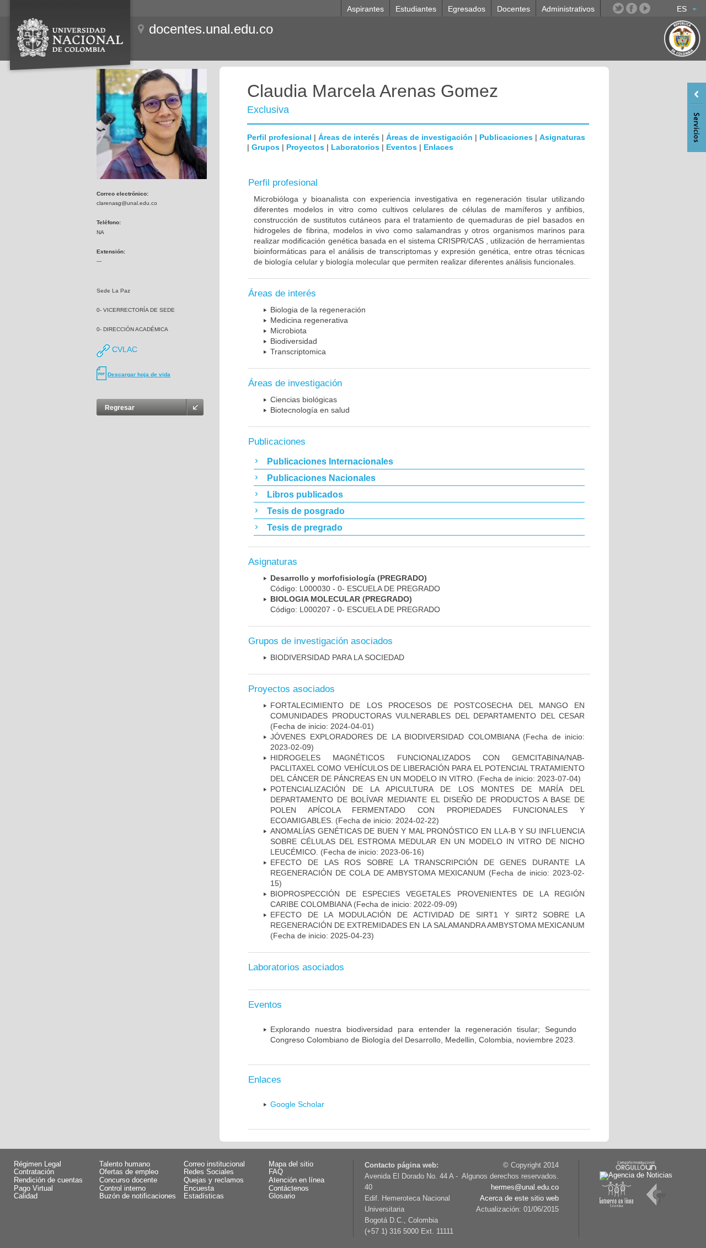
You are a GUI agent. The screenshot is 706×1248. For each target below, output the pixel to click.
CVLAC (123, 349)
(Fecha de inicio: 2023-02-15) (427, 873)
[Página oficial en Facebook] (631, 8)
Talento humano (124, 1164)
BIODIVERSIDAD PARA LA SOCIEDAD (337, 657)
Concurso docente (128, 1180)
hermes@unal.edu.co (525, 1187)
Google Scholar (297, 1104)
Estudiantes (415, 8)
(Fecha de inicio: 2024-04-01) (427, 716)
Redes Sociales (209, 1172)
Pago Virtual (33, 1188)
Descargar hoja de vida (139, 374)
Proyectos (305, 147)
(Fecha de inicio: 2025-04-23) (427, 925)
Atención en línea (296, 1180)
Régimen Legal (37, 1164)
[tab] (419, 461)
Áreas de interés (348, 137)
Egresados (466, 8)
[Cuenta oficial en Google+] (658, 8)
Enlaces (438, 147)
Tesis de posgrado (306, 511)
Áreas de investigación (429, 137)
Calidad (26, 1196)
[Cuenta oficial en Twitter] (618, 8)
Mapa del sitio (291, 1164)
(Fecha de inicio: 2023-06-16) (427, 841)
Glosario (282, 1196)
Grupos (266, 147)
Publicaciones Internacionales (330, 461)
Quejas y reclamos (214, 1180)
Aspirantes (365, 8)
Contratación (34, 1172)
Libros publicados (305, 494)
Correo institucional (214, 1164)
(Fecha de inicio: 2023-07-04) (427, 768)
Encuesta (199, 1188)
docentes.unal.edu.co (211, 28)
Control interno (122, 1188)
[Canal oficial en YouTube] (644, 8)
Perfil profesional (279, 137)
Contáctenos (289, 1188)
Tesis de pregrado (305, 527)
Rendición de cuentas (48, 1180)
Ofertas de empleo (128, 1172)
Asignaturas (562, 137)
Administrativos (568, 8)
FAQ (276, 1172)
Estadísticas (204, 1196)
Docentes (513, 8)
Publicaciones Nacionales (321, 478)
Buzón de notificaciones (137, 1196)
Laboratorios (355, 147)
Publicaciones (506, 137)
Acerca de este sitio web (519, 1198)
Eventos (401, 147)
